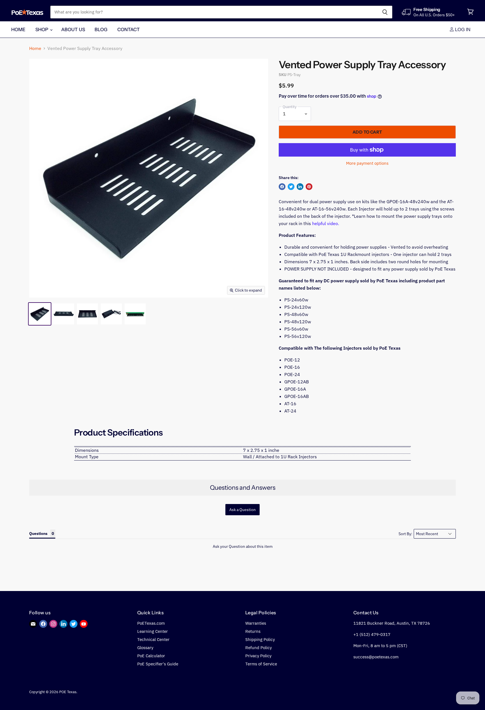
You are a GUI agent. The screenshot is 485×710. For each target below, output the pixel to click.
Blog (101, 29)
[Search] (385, 12)
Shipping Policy (260, 639)
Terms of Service (261, 664)
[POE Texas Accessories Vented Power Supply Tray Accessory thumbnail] (40, 314)
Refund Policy (258, 647)
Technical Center (153, 639)
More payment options (367, 163)
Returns (252, 631)
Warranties (255, 623)
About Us (73, 29)
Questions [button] (38, 533)
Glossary (145, 647)
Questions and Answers (242, 487)
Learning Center (152, 631)
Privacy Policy (258, 655)
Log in (462, 29)
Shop (42, 29)
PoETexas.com (151, 623)
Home (18, 29)
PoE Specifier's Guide (157, 664)
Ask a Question (242, 509)
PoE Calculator (151, 655)
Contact (128, 29)
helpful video (325, 223)
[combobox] (214, 12)
